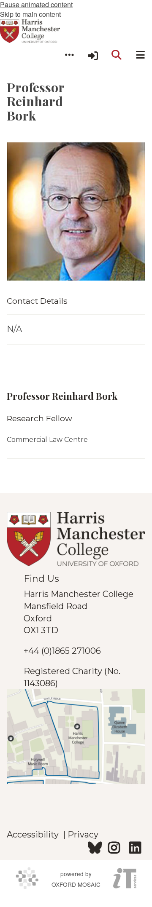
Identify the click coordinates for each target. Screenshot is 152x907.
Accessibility (35, 834)
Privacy (83, 834)
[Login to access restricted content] (93, 55)
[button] (69, 55)
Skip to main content (30, 14)
